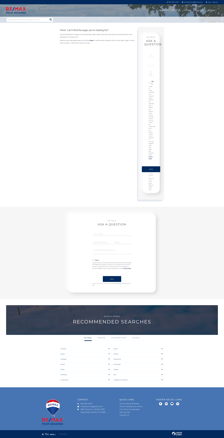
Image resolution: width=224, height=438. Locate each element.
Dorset (115, 349)
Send (151, 169)
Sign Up (215, 2)
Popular (101, 338)
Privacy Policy (127, 268)
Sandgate (63, 359)
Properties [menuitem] (163, 10)
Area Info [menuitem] (176, 10)
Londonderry (65, 380)
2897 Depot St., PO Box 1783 (93, 410)
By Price (135, 338)
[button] (50, 19)
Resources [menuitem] (199, 10)
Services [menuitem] (187, 10)
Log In (209, 2)
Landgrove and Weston (120, 380)
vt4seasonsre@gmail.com (193, 2)
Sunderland (117, 359)
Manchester (117, 364)
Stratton (115, 354)
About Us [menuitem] (211, 10)
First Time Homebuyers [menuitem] (130, 409)
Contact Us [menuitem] (124, 415)
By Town (88, 338)
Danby (63, 369)
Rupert (63, 354)
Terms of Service (126, 283)
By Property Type (118, 338)
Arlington (63, 349)
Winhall (115, 369)
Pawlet (63, 364)
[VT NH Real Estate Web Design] (177, 434)
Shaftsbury (64, 374)
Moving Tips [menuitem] (125, 412)
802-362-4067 (173, 2)
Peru (114, 374)
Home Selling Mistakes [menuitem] (129, 404)
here (91, 40)
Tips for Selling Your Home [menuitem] (131, 406)
